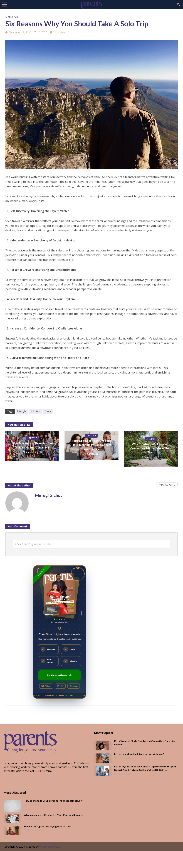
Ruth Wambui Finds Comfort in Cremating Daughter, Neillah (145, 743)
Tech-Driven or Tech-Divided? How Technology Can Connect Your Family (91, 444)
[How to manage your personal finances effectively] (12, 806)
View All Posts (167, 484)
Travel (47, 411)
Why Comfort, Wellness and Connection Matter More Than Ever (150, 448)
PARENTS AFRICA (49, 846)
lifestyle (21, 411)
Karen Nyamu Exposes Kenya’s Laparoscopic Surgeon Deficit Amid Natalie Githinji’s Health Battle (145, 768)
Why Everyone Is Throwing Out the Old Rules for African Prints (32, 445)
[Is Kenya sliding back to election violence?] (102, 758)
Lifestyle (11, 16)
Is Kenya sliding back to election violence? (139, 753)
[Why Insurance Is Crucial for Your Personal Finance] (12, 818)
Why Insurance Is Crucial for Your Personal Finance (53, 814)
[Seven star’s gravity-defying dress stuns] (12, 830)
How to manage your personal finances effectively (53, 800)
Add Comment (34, 830)
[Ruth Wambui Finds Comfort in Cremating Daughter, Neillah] (102, 745)
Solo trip (35, 411)
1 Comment (33, 804)
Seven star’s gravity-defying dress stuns (47, 826)
